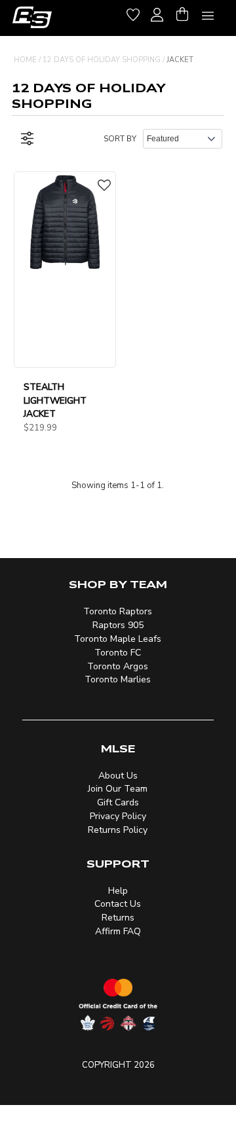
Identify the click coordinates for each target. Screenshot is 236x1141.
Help (118, 891)
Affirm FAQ (118, 931)
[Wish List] (133, 13)
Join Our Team (118, 788)
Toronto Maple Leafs (117, 639)
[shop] (32, 17)
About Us (118, 775)
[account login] (157, 13)
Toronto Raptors (117, 611)
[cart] (182, 13)
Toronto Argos (117, 666)
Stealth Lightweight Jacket (55, 401)
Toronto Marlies (118, 679)
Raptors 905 (118, 625)
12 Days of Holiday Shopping (102, 60)
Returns (118, 917)
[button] (104, 186)
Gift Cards (118, 802)
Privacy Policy (118, 816)
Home (25, 60)
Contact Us (117, 904)
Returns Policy (118, 830)
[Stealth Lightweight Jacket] (64, 222)
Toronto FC (117, 652)
